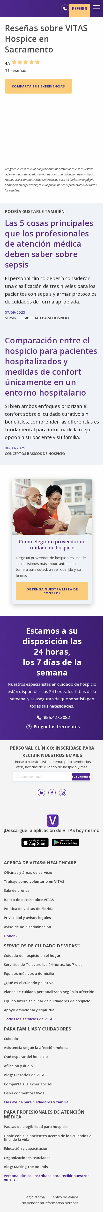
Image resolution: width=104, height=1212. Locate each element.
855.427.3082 (57, 717)
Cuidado (11, 1038)
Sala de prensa (17, 890)
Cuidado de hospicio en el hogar (32, 955)
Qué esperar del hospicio (26, 1056)
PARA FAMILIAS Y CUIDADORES (37, 1029)
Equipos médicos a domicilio (29, 973)
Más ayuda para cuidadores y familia (36, 1101)
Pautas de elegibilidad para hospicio (36, 1126)
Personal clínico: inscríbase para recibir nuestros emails (46, 1177)
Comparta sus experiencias (38, 86)
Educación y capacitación (26, 1148)
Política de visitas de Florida (28, 908)
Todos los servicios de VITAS (29, 1018)
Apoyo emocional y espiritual (29, 1009)
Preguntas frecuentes (57, 726)
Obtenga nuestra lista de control (52, 591)
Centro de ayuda (64, 1197)
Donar (9, 935)
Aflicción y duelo (18, 1065)
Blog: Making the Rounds (26, 1166)
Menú (96, 8)
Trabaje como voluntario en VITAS (34, 881)
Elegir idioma (34, 1197)
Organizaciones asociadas (27, 1157)
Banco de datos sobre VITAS (29, 899)
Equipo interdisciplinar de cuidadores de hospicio (47, 1000)
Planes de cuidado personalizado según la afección (49, 991)
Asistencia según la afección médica (36, 1047)
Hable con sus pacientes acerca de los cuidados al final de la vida (48, 1137)
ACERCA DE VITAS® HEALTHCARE (40, 863)
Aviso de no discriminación (27, 926)
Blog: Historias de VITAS (25, 1074)
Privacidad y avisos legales (27, 917)
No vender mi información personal (50, 1202)
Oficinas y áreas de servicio (28, 872)
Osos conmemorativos (24, 1093)
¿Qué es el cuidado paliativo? (29, 982)
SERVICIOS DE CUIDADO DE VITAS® (42, 946)
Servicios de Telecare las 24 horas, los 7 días (43, 964)
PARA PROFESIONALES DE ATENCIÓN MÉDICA (44, 1114)
